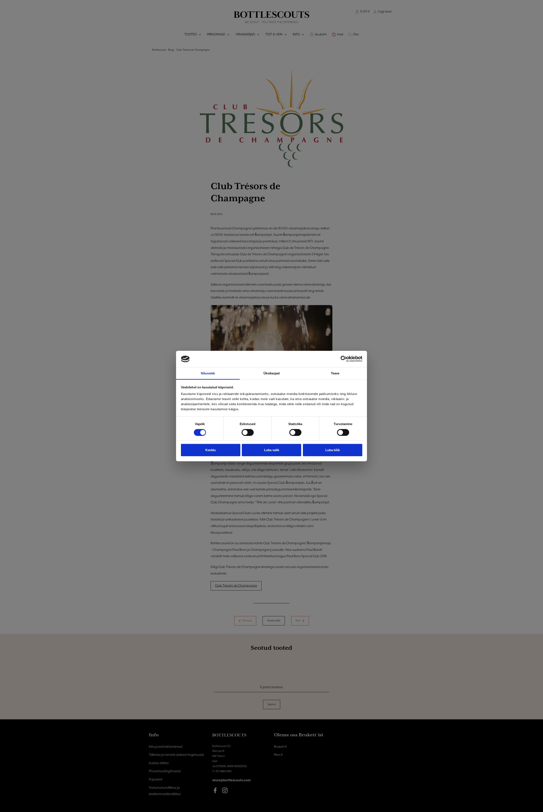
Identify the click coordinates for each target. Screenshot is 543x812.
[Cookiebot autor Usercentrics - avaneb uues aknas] (343, 359)
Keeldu (210, 450)
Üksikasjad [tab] (271, 373)
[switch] (248, 432)
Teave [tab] (335, 373)
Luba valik (271, 450)
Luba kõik (332, 450)
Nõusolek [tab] (208, 373)
